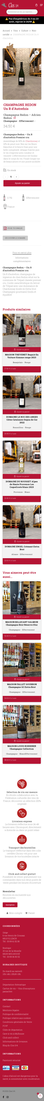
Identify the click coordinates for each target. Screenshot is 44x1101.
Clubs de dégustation (12, 1029)
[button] (41, 5)
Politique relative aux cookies (17, 1018)
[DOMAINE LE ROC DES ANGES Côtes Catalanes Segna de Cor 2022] (22, 395)
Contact (6, 1006)
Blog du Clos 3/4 (10, 1045)
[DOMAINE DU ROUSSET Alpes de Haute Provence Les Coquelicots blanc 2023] (22, 460)
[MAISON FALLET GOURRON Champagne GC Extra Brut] (22, 662)
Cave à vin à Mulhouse (13, 1033)
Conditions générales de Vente (17, 1022)
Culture (24, 30)
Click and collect (11, 1037)
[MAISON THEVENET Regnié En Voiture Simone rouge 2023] (22, 333)
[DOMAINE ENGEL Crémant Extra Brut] (22, 524)
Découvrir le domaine (15, 238)
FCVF (5, 1026)
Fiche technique (15, 228)
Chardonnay (31, 141)
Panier (31, 913)
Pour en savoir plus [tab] (22, 252)
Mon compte (15, 913)
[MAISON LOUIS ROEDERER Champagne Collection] (22, 724)
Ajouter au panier (22, 183)
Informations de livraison (15, 1041)
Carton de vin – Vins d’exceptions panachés (19, 990)
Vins (15, 30)
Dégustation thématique (14, 984)
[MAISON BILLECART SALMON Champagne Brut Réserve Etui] (22, 600)
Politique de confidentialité (15, 1014)
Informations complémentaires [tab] (22, 259)
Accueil (6, 30)
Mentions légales (11, 1010)
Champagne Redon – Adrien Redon (22, 116)
